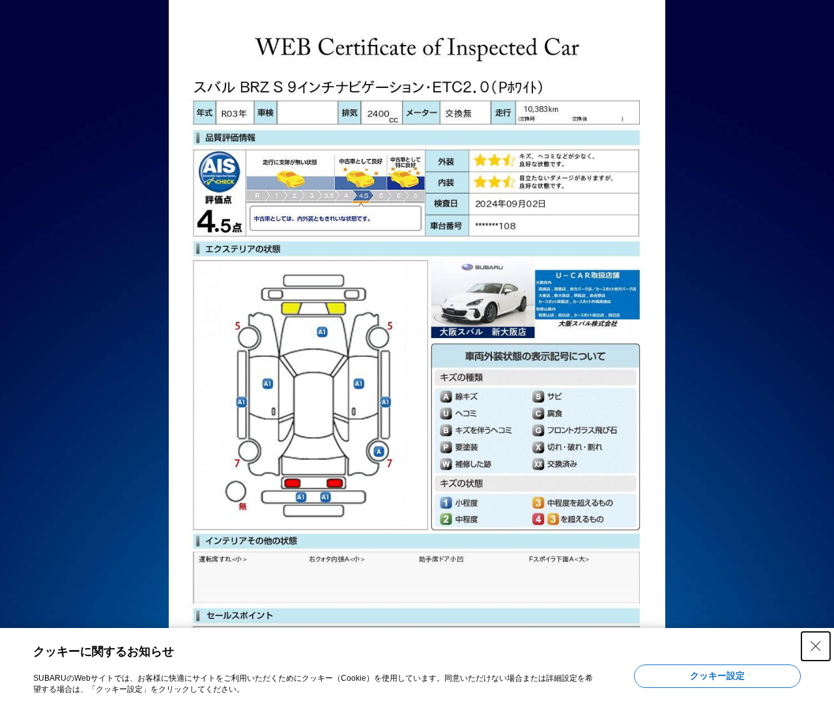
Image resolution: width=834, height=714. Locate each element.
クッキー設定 (717, 675)
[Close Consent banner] (815, 646)
